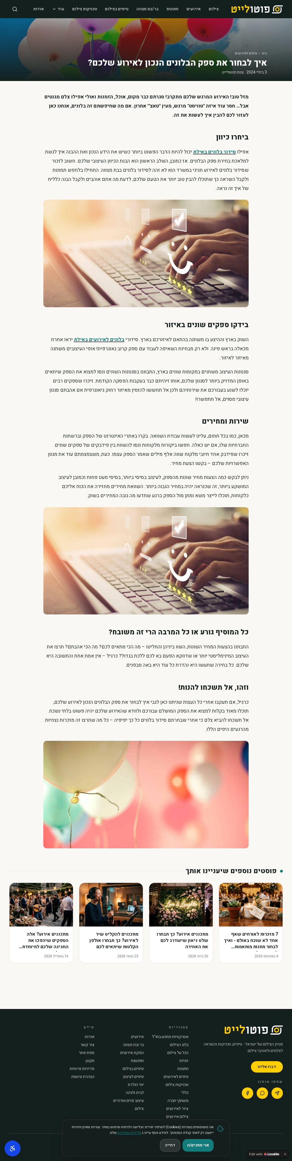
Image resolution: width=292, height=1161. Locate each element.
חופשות (137, 1061)
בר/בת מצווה (147, 9)
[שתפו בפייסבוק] (247, 1093)
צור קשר (87, 1045)
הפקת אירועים (132, 1053)
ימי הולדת (136, 1085)
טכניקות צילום (84, 9)
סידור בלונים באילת (214, 151)
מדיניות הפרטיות (129, 1132)
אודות (38, 9)
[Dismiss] (285, 1154)
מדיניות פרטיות (82, 1069)
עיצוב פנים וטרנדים (128, 1101)
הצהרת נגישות (82, 1077)
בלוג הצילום (179, 1045)
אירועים (193, 9)
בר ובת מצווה (133, 1045)
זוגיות (183, 1061)
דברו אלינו (267, 1067)
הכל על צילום (177, 1053)
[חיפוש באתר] (15, 9)
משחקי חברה (177, 1101)
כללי (184, 1093)
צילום (214, 9)
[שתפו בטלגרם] (277, 1093)
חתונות (173, 9)
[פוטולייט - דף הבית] (257, 9)
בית (264, 53)
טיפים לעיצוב (133, 1077)
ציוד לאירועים (177, 1109)
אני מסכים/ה (198, 1145)
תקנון (90, 1061)
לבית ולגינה (135, 1093)
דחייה (170, 1145)
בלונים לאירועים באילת (99, 339)
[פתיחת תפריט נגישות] (13, 1148)
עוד (61, 9)
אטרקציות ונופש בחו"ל (170, 1037)
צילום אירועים (177, 1117)
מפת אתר (86, 1053)
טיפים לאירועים (246, 53)
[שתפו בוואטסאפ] (262, 1093)
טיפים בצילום (116, 9)
